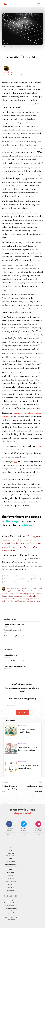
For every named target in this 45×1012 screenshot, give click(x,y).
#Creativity (18, 576)
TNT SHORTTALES (10, 861)
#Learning (16, 579)
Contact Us (10, 878)
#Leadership (6, 579)
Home (6, 47)
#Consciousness (8, 576)
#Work (28, 582)
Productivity (23, 47)
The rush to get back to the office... (14, 624)
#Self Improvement (18, 582)
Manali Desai (9, 72)
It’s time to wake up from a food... (14, 636)
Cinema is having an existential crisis (15, 666)
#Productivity (36, 579)
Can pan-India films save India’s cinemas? (17, 661)
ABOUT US (11, 869)
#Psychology (7, 582)
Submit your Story (11, 881)
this (15, 461)
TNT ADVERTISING (11, 867)
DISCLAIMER (10, 872)
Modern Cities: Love (10, 655)
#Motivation (26, 579)
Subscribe (22, 713)
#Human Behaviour (29, 576)
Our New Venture (10, 856)
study (40, 446)
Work (13, 47)
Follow (9, 834)
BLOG (10, 858)
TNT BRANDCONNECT (11, 864)
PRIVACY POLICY (10, 887)
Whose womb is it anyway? (12, 630)
